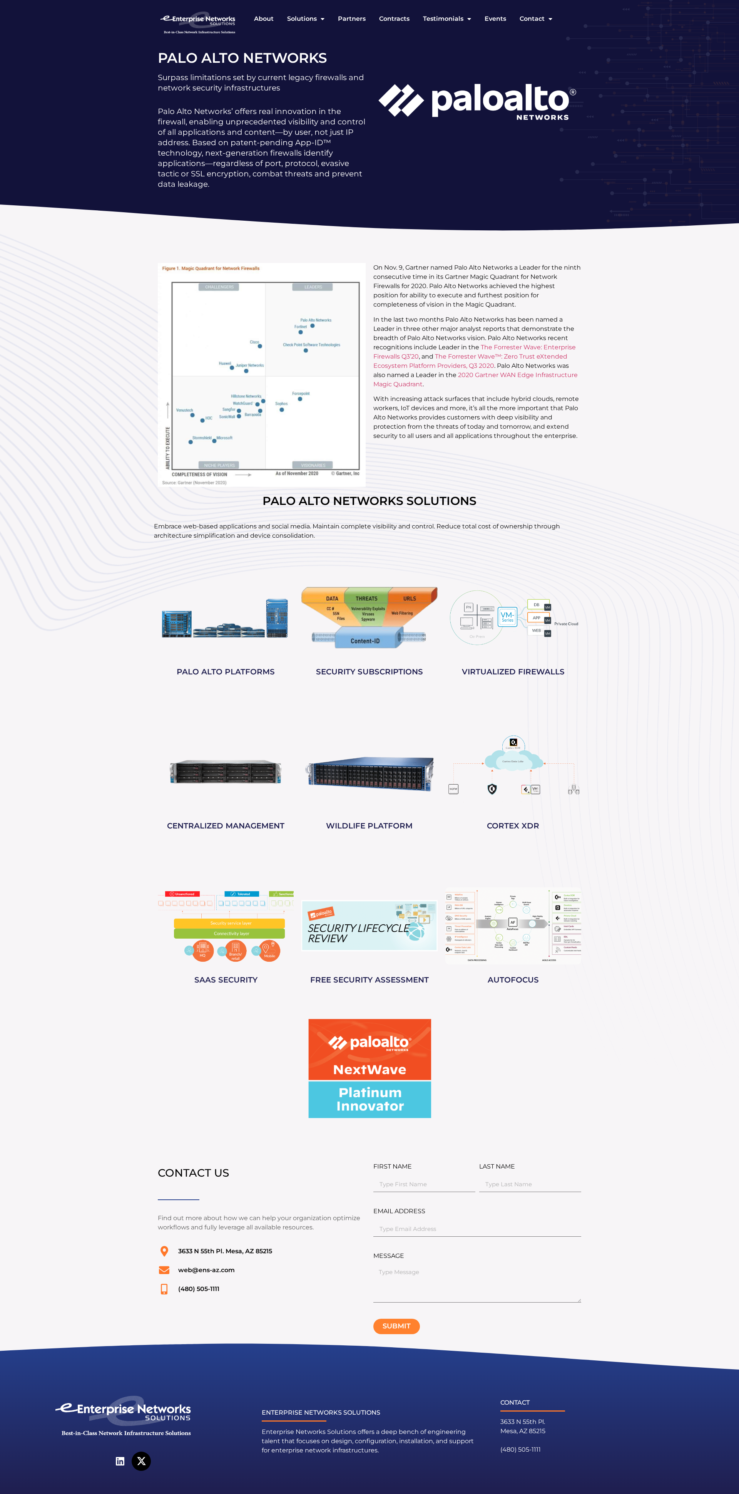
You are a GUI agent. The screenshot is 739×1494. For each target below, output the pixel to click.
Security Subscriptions (369, 671)
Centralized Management (225, 825)
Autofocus (513, 979)
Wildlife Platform (369, 825)
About (264, 18)
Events (495, 18)
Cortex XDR (513, 825)
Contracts (394, 18)
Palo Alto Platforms (226, 671)
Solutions (302, 18)
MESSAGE (388, 1256)
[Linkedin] (120, 1461)
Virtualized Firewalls (513, 671)
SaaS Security (225, 979)
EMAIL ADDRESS (399, 1211)
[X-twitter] (141, 1461)
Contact (532, 18)
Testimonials (443, 18)
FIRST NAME (392, 1167)
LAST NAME (497, 1167)
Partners (352, 18)
